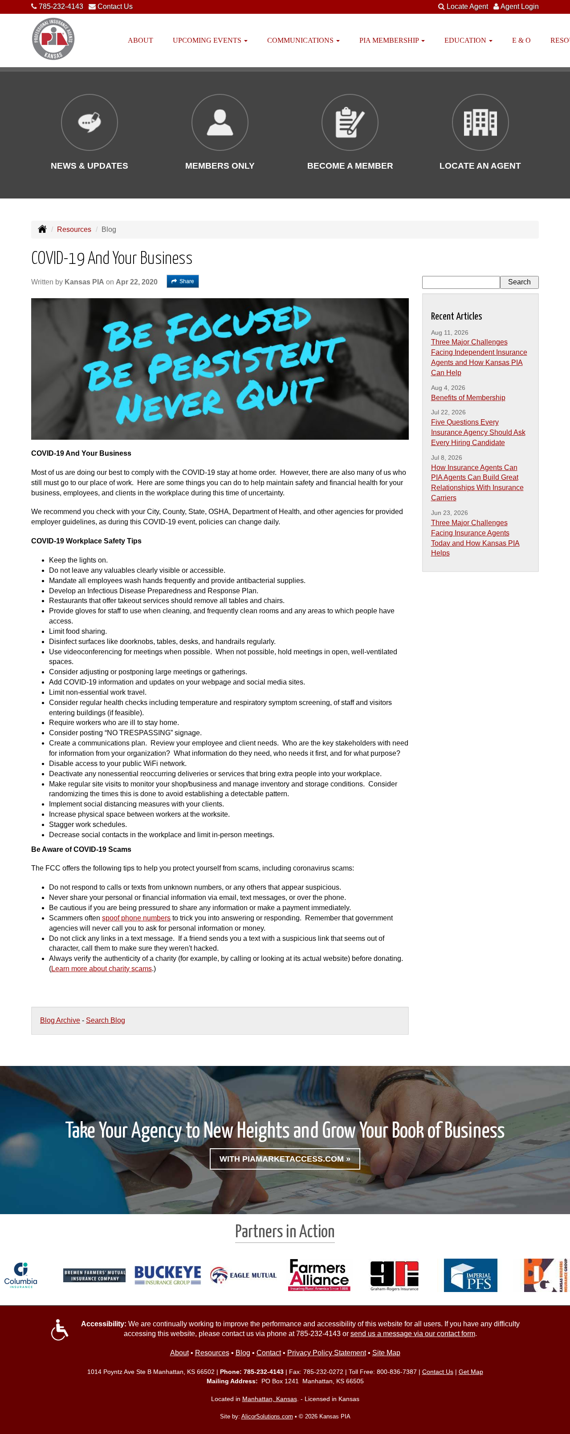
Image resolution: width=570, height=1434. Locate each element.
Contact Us (115, 6)
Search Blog (105, 1020)
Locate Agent (467, 6)
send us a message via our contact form (412, 1333)
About (140, 40)
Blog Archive (60, 1020)
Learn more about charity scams (101, 968)
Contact (268, 1353)
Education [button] (466, 40)
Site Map (386, 1353)
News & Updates (89, 165)
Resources (74, 229)
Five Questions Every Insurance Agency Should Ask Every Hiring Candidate (478, 432)
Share (186, 281)
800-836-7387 (397, 1371)
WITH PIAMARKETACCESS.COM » (285, 1158)
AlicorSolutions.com (267, 1416)
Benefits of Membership (468, 397)
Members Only (220, 165)
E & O (521, 40)
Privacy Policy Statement (326, 1353)
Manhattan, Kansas (269, 1398)
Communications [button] (301, 40)
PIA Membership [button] (389, 40)
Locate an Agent (480, 165)
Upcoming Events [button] (208, 40)
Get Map (471, 1371)
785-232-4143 (61, 6)
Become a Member (350, 165)
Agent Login (520, 6)
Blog (243, 1353)
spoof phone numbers (136, 918)
